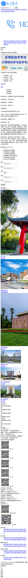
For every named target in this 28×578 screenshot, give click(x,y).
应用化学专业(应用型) (9, 150)
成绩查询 (13, 539)
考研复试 (18, 552)
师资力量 (8, 559)
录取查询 (18, 539)
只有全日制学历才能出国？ (8, 439)
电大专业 (24, 546)
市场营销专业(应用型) (9, 157)
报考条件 (6, 537)
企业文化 (11, 557)
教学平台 (6, 44)
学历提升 (12, 11)
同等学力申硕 (12, 43)
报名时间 (21, 537)
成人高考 (23, 9)
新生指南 (6, 544)
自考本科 (3, 9)
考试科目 (9, 93)
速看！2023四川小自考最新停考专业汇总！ (12, 432)
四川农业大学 (9, 9)
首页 (5, 41)
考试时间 (11, 529)
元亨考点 (21, 557)
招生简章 (9, 91)
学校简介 (9, 90)
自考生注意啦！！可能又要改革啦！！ (11, 430)
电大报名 (13, 546)
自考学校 (6, 11)
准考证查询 (19, 531)
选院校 (12, 41)
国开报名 (18, 546)
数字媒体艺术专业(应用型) (10, 155)
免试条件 (24, 539)
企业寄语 (16, 557)
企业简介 (6, 557)
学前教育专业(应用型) (9, 152)
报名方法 (11, 537)
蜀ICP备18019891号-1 (19, 564)
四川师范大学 (16, 9)
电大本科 (8, 546)
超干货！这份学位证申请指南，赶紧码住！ (12, 436)
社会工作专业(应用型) (9, 159)
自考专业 (16, 529)
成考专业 (8, 539)
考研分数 (13, 552)
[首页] (9, 6)
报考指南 (6, 529)
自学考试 (16, 41)
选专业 (8, 41)
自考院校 (21, 529)
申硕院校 (11, 551)
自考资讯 (13, 531)
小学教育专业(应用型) (9, 153)
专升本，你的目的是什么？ (8, 434)
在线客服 (2, 575)
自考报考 (8, 531)
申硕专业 (6, 551)
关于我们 (23, 43)
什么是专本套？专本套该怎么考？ (10, 437)
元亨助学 (18, 43)
